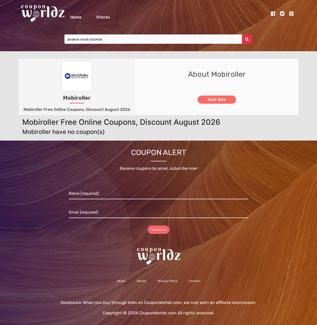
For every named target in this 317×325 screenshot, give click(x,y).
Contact (194, 283)
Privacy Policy (168, 283)
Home (105, 16)
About (121, 283)
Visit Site (217, 102)
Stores (181, 16)
